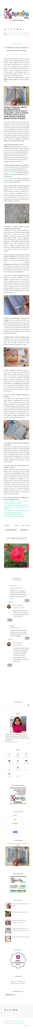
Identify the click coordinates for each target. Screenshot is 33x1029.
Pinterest (26, 756)
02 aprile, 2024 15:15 (18, 645)
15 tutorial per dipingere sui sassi (20, 912)
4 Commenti (7, 525)
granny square (7, 178)
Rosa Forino (18, 605)
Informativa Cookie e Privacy (18, 981)
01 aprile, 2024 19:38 (15, 627)
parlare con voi (16, 43)
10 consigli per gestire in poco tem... (14, 565)
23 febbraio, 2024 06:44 (15, 588)
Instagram (17, 756)
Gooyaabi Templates (18, 1023)
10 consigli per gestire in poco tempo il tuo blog (16, 505)
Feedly (26, 769)
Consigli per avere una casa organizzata (14, 516)
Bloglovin (26, 763)
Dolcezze (13, 586)
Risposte (10, 602)
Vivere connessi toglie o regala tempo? (14, 514)
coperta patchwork (10, 172)
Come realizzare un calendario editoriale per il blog (16, 510)
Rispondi (27, 600)
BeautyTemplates (19, 1021)
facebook (9, 756)
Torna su (25, 1025)
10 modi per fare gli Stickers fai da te (21, 936)
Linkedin (18, 763)
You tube (18, 769)
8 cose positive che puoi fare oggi (12, 512)
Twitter (9, 776)
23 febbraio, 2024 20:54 (19, 607)
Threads (18, 776)
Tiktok (9, 769)
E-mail (9, 763)
